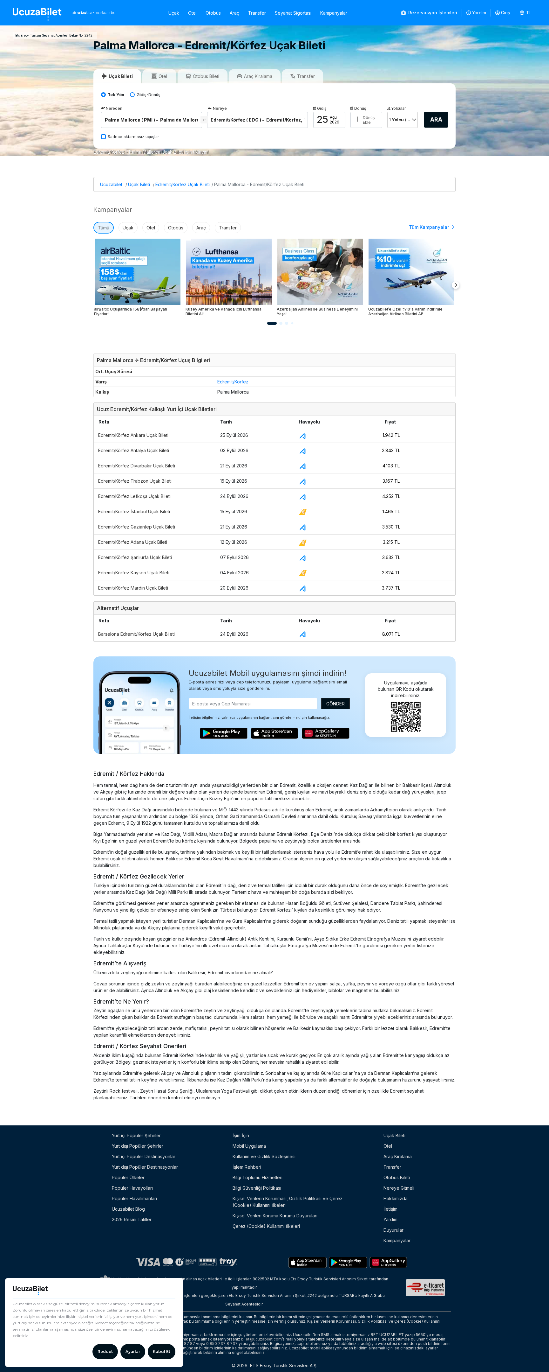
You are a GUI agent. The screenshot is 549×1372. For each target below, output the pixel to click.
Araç (234, 13)
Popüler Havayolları (132, 1188)
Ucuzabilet (111, 184)
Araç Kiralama (397, 1156)
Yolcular (398, 108)
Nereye (220, 108)
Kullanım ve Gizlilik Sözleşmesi (264, 1156)
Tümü (103, 227)
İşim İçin (241, 1135)
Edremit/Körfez (232, 381)
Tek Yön (116, 94)
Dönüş (360, 108)
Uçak (173, 13)
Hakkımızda (395, 1198)
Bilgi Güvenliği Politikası (257, 1188)
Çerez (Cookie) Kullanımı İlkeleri (266, 1226)
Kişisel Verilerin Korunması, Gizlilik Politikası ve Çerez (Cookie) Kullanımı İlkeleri (287, 1202)
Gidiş (321, 108)
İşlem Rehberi (247, 1167)
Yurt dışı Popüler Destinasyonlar (145, 1167)
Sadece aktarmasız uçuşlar (133, 136)
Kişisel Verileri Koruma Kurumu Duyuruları (275, 1215)
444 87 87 (185, 1343)
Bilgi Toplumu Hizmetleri (257, 1177)
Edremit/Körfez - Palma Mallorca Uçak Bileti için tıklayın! (150, 152)
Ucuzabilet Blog (128, 1209)
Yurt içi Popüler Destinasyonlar (143, 1156)
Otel (192, 13)
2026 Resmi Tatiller (132, 1219)
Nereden (114, 108)
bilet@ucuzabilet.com (261, 1339)
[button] (526, 13)
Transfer (257, 13)
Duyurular (393, 1230)
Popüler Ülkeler (128, 1177)
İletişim (390, 1209)
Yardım (479, 12)
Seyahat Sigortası (293, 13)
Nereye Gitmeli (398, 1188)
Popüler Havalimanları (134, 1198)
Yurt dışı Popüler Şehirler (137, 1146)
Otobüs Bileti (396, 1177)
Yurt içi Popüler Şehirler (136, 1135)
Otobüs (213, 13)
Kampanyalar (333, 13)
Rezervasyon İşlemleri (432, 12)
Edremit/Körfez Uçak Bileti (182, 184)
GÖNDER (335, 703)
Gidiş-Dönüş (148, 94)
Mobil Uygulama (249, 1146)
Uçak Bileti (139, 184)
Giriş (505, 12)
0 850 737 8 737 (222, 1343)
